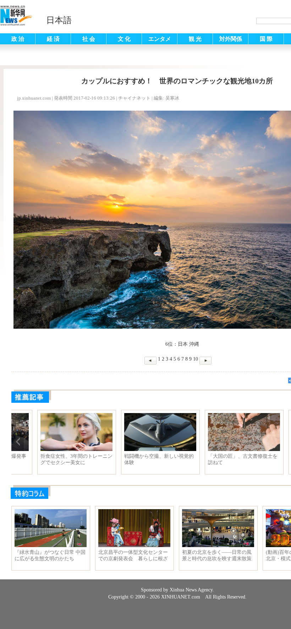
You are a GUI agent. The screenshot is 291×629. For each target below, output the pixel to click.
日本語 (59, 20)
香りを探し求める (203, 456)
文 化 (124, 39)
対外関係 (230, 39)
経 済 (53, 39)
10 (195, 359)
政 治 (17, 39)
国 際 (266, 39)
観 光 (195, 39)
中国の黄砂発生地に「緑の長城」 (131, 459)
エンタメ (159, 39)
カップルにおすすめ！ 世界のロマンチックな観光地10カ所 (50, 459)
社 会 (88, 39)
